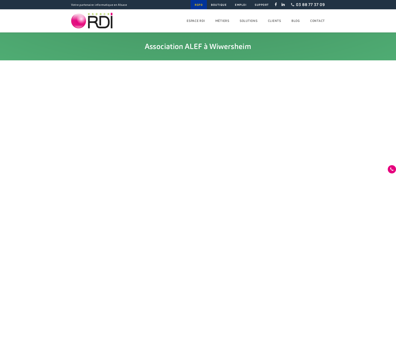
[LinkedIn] (283, 4)
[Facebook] (275, 4)
